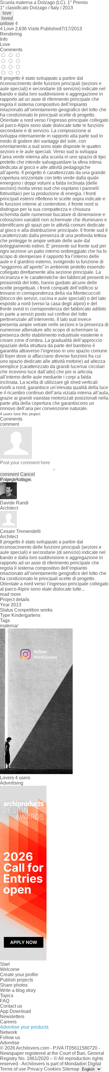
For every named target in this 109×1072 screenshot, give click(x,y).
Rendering (11, 33)
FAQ (4, 1000)
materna (8, 625)
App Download (15, 1011)
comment (9, 474)
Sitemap (70, 1068)
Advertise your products (24, 1027)
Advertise (9, 1042)
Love (5, 44)
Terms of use (13, 1068)
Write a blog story (18, 990)
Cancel (27, 474)
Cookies (52, 1068)
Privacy (35, 1068)
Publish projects (16, 979)
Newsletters (12, 1016)
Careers (8, 1021)
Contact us (11, 1006)
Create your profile (19, 974)
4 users (22, 777)
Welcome (9, 969)
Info (4, 39)
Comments (11, 49)
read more (10, 594)
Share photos (14, 985)
